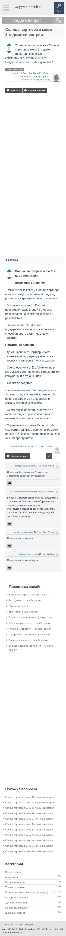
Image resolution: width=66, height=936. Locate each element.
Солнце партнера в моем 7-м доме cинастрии (29, 824)
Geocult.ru (30, 929)
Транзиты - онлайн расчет (23, 611)
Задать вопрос (27, 20)
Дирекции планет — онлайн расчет (29, 640)
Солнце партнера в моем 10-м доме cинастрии (29, 808)
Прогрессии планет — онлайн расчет (30, 634)
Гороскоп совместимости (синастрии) (30, 617)
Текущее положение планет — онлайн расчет (31, 647)
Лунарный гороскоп (16, 902)
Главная (8, 924)
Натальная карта (15, 882)
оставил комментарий (25, 466)
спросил (15, 73)
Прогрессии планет (16, 907)
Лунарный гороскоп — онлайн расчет (30, 628)
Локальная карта (18, 606)
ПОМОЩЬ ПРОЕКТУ (12, 932)
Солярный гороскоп (16, 897)
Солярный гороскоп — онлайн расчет (30, 623)
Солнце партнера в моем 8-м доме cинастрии (29, 818)
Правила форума (24, 924)
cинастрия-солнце (15, 69)
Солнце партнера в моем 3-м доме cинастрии (29, 840)
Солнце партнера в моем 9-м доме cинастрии (29, 813)
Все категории (13, 872)
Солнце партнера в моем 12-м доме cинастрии (29, 797)
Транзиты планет (15, 887)
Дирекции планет (15, 912)
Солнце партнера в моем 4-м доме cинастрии (29, 835)
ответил (13, 446)
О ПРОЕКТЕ (56, 929)
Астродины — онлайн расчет (25, 600)
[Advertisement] (33, 135)
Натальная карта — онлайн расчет (28, 594)
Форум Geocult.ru (29, 7)
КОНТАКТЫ (42, 929)
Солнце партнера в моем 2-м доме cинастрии (29, 846)
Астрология (11, 877)
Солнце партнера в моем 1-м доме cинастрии (29, 851)
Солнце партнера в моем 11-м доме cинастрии (29, 802)
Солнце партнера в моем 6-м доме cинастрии (29, 829)
